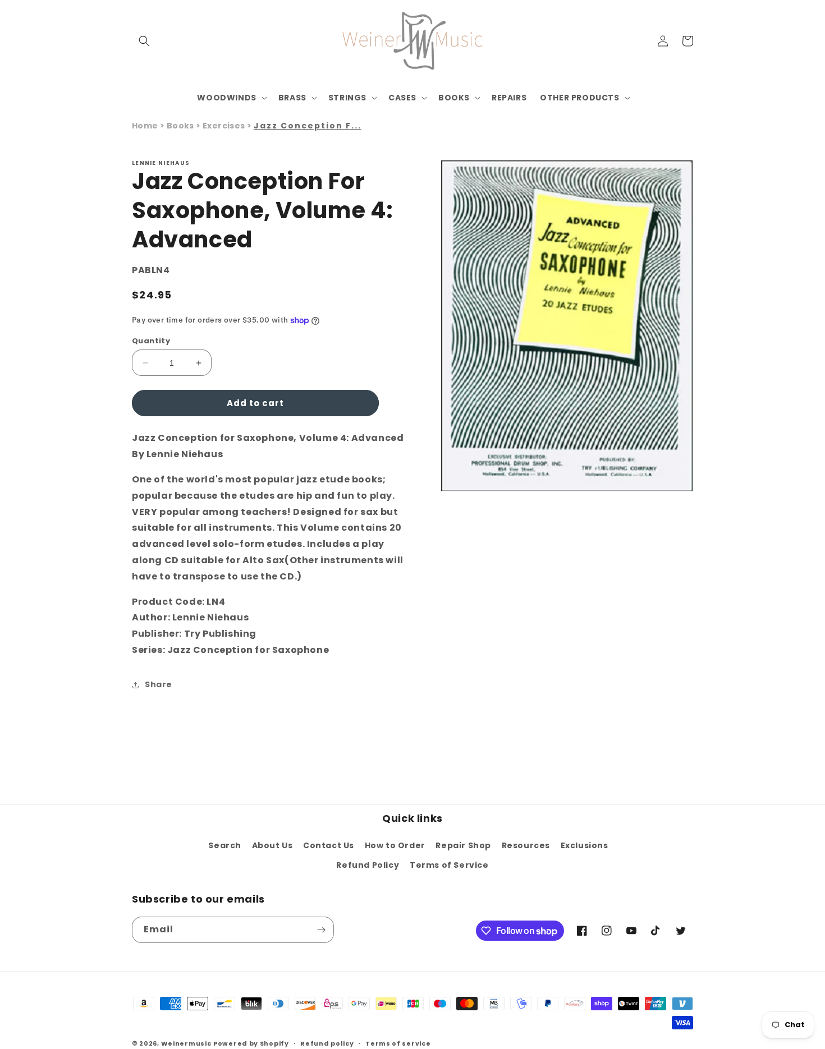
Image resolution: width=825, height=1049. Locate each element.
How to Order (395, 845)
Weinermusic (186, 1043)
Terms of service (397, 1043)
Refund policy (327, 1043)
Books (181, 125)
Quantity (151, 340)
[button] (144, 41)
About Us (272, 845)
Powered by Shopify (251, 1043)
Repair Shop (463, 845)
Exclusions (584, 845)
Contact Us (328, 845)
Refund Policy (367, 865)
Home (145, 125)
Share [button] (158, 684)
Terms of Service (449, 865)
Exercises (225, 125)
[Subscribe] (321, 930)
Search (224, 845)
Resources (526, 845)
